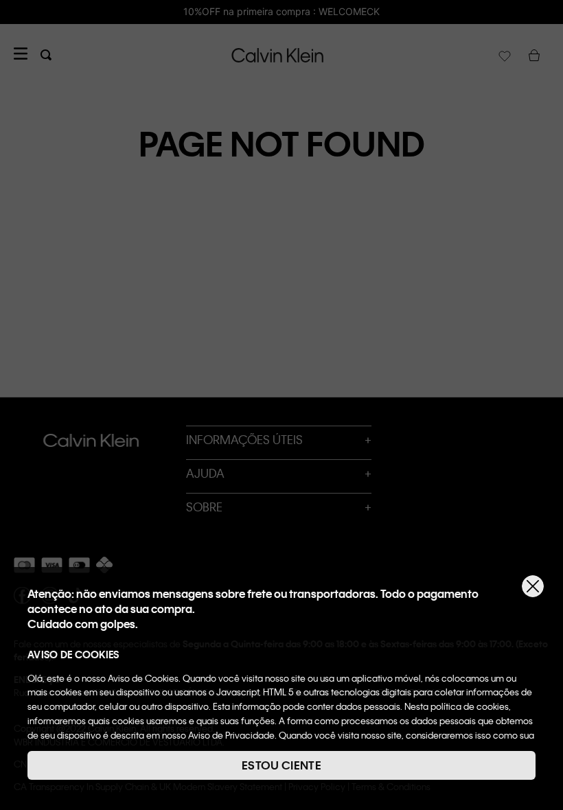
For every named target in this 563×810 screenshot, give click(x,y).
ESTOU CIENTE (281, 765)
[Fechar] (533, 586)
